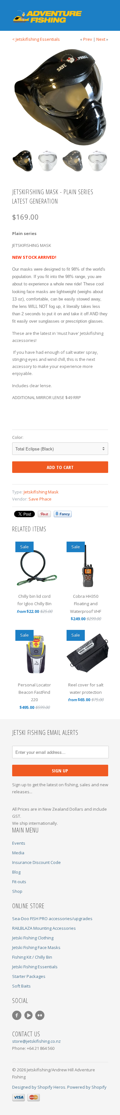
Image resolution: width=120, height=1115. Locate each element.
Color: (17, 437)
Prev (87, 39)
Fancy (63, 514)
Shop (17, 891)
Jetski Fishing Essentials (35, 967)
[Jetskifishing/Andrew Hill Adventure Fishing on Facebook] (18, 1015)
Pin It (44, 514)
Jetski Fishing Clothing (32, 938)
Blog (16, 872)
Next (100, 39)
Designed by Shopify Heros (38, 1087)
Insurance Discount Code (36, 862)
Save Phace (40, 499)
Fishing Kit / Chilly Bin (32, 957)
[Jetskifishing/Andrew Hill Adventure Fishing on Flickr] (41, 1015)
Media (18, 853)
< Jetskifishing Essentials (36, 39)
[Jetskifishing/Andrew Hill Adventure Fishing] (44, 17)
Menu (90, 12)
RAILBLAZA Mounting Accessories (44, 928)
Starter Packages (28, 976)
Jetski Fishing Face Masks (36, 947)
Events (18, 843)
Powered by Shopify (87, 1087)
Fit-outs (19, 881)
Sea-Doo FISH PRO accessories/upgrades (52, 918)
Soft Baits (21, 986)
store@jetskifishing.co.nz (36, 1041)
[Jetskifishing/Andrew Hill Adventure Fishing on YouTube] (29, 1015)
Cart (102, 12)
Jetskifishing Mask (41, 492)
